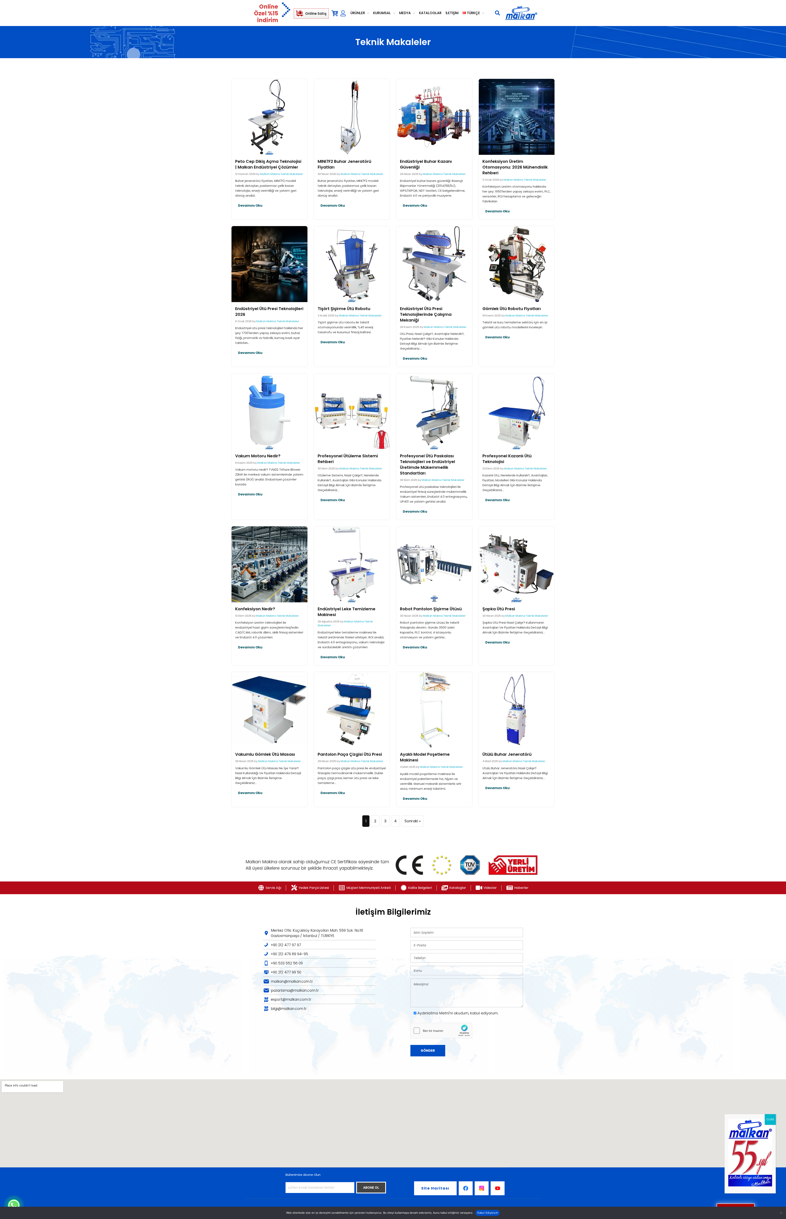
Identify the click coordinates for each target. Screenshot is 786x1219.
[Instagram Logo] (482, 1188)
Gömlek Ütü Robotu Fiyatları (511, 309)
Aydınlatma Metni (433, 1013)
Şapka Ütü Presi (498, 609)
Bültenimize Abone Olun (303, 1175)
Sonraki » (412, 821)
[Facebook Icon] (466, 1188)
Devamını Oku (250, 205)
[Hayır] (781, 1213)
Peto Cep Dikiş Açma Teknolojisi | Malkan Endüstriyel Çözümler (268, 164)
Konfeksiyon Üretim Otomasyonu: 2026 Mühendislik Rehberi (515, 167)
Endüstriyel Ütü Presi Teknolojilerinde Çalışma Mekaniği (426, 314)
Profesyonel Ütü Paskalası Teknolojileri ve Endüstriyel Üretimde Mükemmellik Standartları (427, 464)
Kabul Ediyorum (487, 1212)
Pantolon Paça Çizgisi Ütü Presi (350, 754)
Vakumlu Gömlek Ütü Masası (265, 754)
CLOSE (770, 1119)
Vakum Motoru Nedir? (257, 456)
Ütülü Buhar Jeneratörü (507, 754)
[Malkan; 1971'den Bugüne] (521, 13)
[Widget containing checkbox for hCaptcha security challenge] (441, 1030)
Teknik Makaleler (292, 174)
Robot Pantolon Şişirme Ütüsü (431, 609)
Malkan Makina (270, 174)
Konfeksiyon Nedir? (255, 609)
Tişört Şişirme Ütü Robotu (344, 309)
